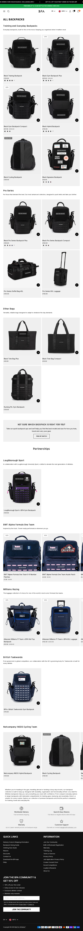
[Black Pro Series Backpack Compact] (61, 218)
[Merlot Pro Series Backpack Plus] (10, 245)
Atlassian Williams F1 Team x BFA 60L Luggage (59, 639)
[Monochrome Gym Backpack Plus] (51, 80)
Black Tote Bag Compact (51, 359)
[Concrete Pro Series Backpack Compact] (46, 245)
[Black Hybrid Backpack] (61, 104)
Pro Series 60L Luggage (51, 291)
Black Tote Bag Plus (11, 359)
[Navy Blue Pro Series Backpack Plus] (12, 245)
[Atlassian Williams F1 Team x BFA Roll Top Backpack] (22, 617)
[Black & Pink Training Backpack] (12, 80)
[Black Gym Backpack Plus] (61, 53)
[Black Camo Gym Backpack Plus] (48, 80)
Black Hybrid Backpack (51, 126)
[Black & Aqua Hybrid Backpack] (51, 131)
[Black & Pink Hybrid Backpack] (48, 131)
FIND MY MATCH (41, 436)
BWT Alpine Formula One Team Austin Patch (58, 574)
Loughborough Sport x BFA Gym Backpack (20, 510)
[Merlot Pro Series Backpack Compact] (48, 245)
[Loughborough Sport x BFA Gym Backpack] (22, 488)
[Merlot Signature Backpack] (46, 182)
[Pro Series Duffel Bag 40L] (22, 269)
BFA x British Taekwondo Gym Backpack (19, 709)
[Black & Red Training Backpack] (10, 80)
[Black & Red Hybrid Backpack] (46, 131)
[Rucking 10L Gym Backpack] (22, 385)
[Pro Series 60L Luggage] (61, 269)
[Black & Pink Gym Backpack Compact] (7, 131)
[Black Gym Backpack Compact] (22, 104)
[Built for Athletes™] (42, 11)
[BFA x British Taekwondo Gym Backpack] (22, 687)
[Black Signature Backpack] (61, 155)
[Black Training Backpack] (22, 53)
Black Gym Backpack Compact (15, 126)
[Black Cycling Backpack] (22, 155)
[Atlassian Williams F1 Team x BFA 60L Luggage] (61, 617)
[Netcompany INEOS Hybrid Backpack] (22, 751)
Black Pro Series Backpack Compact (56, 241)
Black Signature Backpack (52, 177)
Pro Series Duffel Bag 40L (13, 291)
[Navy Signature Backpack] (48, 182)
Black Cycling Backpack (13, 177)
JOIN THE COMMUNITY (21, 909)
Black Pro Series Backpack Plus (15, 241)
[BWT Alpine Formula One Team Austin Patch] (61, 552)
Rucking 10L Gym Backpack (14, 407)
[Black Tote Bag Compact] (61, 336)
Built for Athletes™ (20, 927)
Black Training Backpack (13, 76)
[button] (8, 11)
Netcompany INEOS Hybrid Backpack (18, 773)
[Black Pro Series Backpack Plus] (22, 218)
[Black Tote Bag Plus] (22, 336)
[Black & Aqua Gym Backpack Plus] (46, 80)
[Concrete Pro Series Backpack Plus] (7, 245)
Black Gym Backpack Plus (52, 76)
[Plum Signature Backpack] (51, 182)
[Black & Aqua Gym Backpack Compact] (10, 131)
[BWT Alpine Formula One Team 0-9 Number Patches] (22, 552)
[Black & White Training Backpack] (7, 80)
